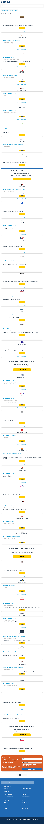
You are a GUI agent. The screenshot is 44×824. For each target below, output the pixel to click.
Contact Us (6, 788)
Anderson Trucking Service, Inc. (22, 414)
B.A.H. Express (22, 107)
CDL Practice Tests (25, 802)
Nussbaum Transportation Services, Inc (22, 325)
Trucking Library (6, 802)
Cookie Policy (28, 819)
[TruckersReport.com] (5, 2)
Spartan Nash (22, 222)
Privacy (7, 819)
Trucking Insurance (25, 803)
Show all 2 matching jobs (21, 49)
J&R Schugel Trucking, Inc (22, 377)
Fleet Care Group (22, 125)
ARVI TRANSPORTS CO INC (22, 450)
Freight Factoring (25, 808)
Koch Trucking (22, 72)
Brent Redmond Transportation (22, 488)
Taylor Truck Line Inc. (22, 293)
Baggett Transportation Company (22, 518)
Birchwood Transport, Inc (22, 37)
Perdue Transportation (22, 582)
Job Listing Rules (34, 819)
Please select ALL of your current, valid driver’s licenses (30, 765)
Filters (16, 10)
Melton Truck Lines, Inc (22, 742)
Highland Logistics (22, 141)
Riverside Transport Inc (22, 240)
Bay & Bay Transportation (22, 432)
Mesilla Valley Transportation (22, 90)
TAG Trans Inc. (22, 696)
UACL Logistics (22, 186)
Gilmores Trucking (22, 633)
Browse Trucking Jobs (8, 794)
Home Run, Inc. (22, 502)
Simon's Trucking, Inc (22, 275)
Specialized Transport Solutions (22, 533)
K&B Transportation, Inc (22, 344)
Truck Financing (6, 810)
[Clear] (41, 6)
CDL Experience (5, 10)
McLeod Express (22, 615)
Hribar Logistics (22, 600)
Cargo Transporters (22, 54)
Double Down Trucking (22, 664)
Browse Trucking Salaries (8, 796)
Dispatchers (24, 810)
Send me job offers (32, 769)
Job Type (11, 10)
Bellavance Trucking (22, 648)
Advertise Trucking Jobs (26, 788)
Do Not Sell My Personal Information (15, 819)
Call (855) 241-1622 (22, 179)
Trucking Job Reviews (26, 796)
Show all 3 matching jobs (21, 31)
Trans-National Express (22, 470)
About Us (5, 808)
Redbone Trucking (22, 564)
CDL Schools (6, 803)
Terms (24, 819)
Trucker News (24, 800)
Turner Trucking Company (22, 156)
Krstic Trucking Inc (22, 711)
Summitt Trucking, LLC (22, 395)
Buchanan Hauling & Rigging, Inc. (22, 257)
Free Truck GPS (6, 800)
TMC (22, 19)
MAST (22, 311)
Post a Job (24, 794)
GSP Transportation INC (22, 680)
